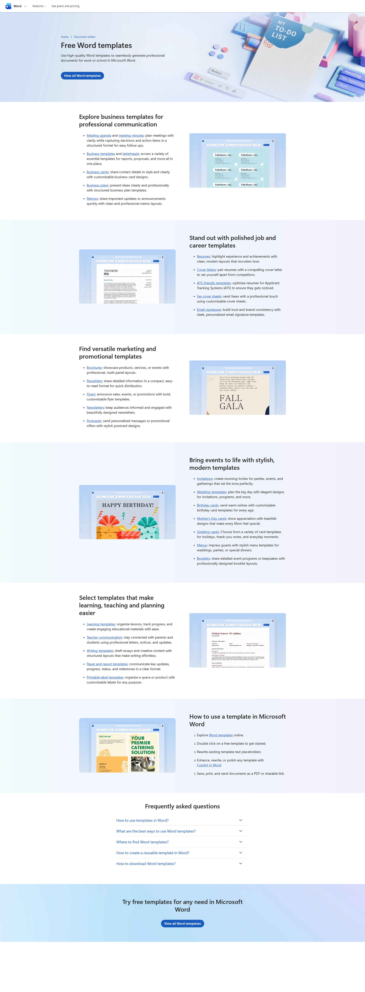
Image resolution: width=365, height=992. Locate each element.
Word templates (221, 735)
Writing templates (100, 650)
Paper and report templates (107, 664)
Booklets (203, 558)
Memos (92, 198)
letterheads (131, 153)
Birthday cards (207, 505)
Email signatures (209, 309)
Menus (202, 545)
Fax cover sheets (209, 296)
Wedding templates (211, 492)
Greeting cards (208, 531)
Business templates (101, 153)
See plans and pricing (65, 6)
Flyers (91, 394)
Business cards (98, 172)
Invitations (205, 478)
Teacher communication (104, 637)
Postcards (94, 420)
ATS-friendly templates (214, 283)
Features (38, 6)
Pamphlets (94, 381)
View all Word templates (82, 76)
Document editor (85, 37)
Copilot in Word (209, 765)
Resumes (203, 256)
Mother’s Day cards (211, 518)
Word (17, 6)
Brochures (94, 367)
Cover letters (206, 269)
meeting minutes (131, 135)
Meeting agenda (99, 135)
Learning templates (101, 624)
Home (64, 37)
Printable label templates (105, 677)
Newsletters (95, 407)
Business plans (97, 185)
